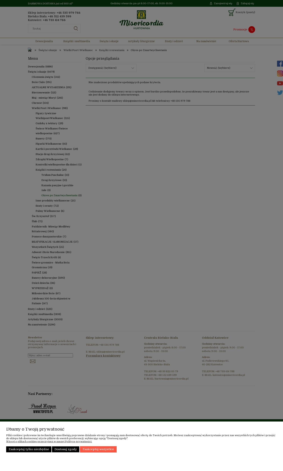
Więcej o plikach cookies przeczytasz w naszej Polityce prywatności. (49, 441)
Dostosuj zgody (65, 449)
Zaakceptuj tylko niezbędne (29, 449)
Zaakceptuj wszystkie (98, 449)
